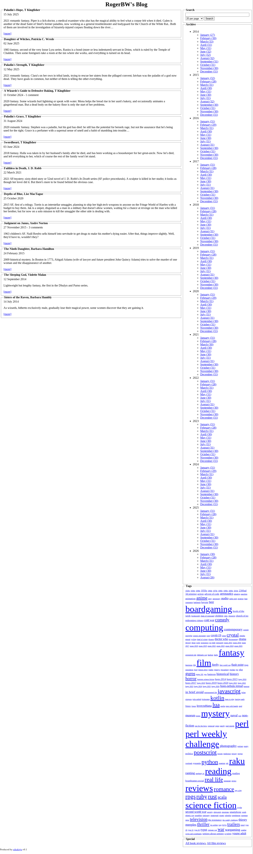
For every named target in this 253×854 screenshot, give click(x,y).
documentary (233, 639)
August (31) (207, 144)
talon (187, 820)
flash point (237, 664)
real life (214, 779)
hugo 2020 (222, 682)
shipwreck (217, 812)
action (200, 594)
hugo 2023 (189, 686)
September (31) (209, 61)
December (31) (209, 71)
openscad (211, 726)
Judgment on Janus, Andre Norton (26, 223)
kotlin (217, 698)
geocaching (225, 670)
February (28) (208, 81)
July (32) (205, 54)
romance (224, 789)
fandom (210, 655)
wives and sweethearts (193, 834)
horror (191, 678)
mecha (222, 706)
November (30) (209, 68)
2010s (236, 591)
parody (222, 726)
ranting (190, 773)
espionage (219, 643)
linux (188, 706)
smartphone (235, 812)
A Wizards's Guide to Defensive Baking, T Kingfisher (37, 90)
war (221, 829)
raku (237, 761)
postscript (205, 752)
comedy (222, 619)
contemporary (233, 629)
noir (239, 716)
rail (227, 763)
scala (222, 797)
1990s (225, 591)
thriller (203, 824)
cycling (193, 639)
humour (246, 686)
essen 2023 (221, 646)
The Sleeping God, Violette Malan (25, 274)
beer (211, 602)
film (204, 663)
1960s (210, 591)
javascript (229, 691)
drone (194, 643)
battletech (197, 602)
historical (223, 674)
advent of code (211, 594)
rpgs (190, 796)
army (210, 599)
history (234, 674)
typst (204, 829)
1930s (193, 591)
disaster (211, 639)
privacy (234, 754)
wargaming (232, 829)
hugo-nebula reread (231, 686)
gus (205, 674)
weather (243, 830)
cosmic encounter (199, 636)
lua (216, 704)
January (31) (207, 121)
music (198, 716)
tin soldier (214, 825)
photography (228, 746)
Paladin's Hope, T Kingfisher (22, 9)
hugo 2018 (201, 683)
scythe (239, 807)
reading (218, 771)
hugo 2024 (198, 686)
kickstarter (206, 699)
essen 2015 (228, 643)
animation (190, 598)
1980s (220, 591)
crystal (233, 634)
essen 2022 (212, 646)
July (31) (205, 98)
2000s (231, 591)
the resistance (215, 819)
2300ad (243, 590)
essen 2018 (194, 646)
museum (190, 715)
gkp (241, 669)
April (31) (206, 44)
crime (224, 636)
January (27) (207, 34)
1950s (204, 590)
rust (212, 796)
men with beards (232, 706)
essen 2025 (238, 646)
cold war (209, 620)
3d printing (191, 594)
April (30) (206, 88)
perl (242, 723)
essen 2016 (237, 643)
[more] (7, 33)
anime (201, 597)
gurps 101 (199, 674)
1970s (215, 591)
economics (205, 643)
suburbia (228, 815)
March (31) (206, 84)
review (234, 781)
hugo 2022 (242, 683)
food (195, 670)
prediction (227, 754)
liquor (194, 706)
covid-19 (216, 635)
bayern (204, 602)
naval (234, 715)
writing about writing (213, 833)
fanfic (216, 655)
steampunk (215, 815)
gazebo (210, 670)
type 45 (197, 830)
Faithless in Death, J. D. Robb (22, 168)
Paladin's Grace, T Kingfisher (22, 116)
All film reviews (216, 843)
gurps (190, 673)
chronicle (231, 616)
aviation (241, 599)
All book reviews (195, 843)
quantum (222, 763)
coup (208, 636)
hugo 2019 (211, 682)
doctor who (221, 639)
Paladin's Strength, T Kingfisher (24, 64)
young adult (239, 833)
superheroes (236, 815)
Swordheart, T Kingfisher (20, 142)
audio (225, 598)
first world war (225, 665)
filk (194, 665)
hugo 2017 (190, 682)
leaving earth (239, 699)
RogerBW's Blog (126, 4)
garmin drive (203, 670)
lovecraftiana (204, 705)
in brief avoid (194, 692)
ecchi (198, 643)
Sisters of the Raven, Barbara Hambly (28, 297)
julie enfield (196, 699)
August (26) (207, 577)
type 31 (191, 830)
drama (242, 639)
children (219, 615)
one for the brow (201, 726)
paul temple (230, 726)
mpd (240, 706)
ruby (201, 796)
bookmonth (195, 616)
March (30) (206, 344)
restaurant (227, 781)
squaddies (198, 815)
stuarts (221, 815)
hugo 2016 (242, 679)
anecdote (244, 594)
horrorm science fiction (205, 679)
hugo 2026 (215, 686)
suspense (244, 815)
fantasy (231, 652)
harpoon (211, 674)
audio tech (233, 599)
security (210, 812)
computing (204, 627)
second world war (195, 811)
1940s (198, 591)
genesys (217, 670)
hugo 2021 (233, 683)
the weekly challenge (230, 820)
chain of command (207, 616)
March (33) (206, 41)
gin (237, 670)
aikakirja (237, 594)
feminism (188, 665)
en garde (212, 643)
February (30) (208, 38)
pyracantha (197, 763)
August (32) (207, 58)
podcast (240, 746)
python (210, 762)
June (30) (205, 94)
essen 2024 (229, 646)
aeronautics (226, 593)
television (198, 819)
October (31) (207, 64)
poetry (246, 746)
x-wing (228, 833)
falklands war (202, 655)
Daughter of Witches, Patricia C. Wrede (29, 39)
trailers (233, 824)
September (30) (209, 104)
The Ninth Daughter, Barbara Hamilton (29, 248)
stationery (206, 815)
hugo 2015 (232, 679)
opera (217, 726)
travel (243, 825)
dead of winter (202, 639)
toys (224, 824)
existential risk (190, 655)
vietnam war (212, 830)
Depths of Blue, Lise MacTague (23, 193)
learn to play (229, 699)
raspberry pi (200, 773)
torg (220, 825)
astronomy (216, 599)
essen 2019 (203, 646)
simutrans (225, 812)
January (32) (207, 78)
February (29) (208, 124)
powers (220, 754)
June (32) (205, 51)
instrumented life (210, 692)
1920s (187, 591)
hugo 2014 (220, 679)
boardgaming (208, 609)
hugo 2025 (207, 686)
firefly (215, 664)
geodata (232, 670)
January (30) (207, 554)
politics (189, 753)
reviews (199, 788)
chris (226, 616)
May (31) (205, 48)
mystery (215, 713)
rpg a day (238, 790)
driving (188, 643)
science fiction (211, 805)
